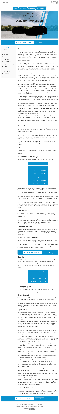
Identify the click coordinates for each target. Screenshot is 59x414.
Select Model (22, 8)
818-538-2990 (55, 3)
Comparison (6, 47)
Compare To (31, 8)
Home (15, 8)
